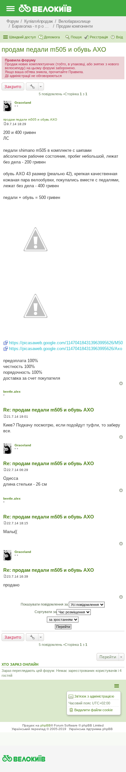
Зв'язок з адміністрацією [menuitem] (94, 696)
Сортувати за (46, 612)
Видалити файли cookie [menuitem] (93, 710)
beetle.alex (12, 391)
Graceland (23, 102)
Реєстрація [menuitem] (99, 37)
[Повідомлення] (5, 124)
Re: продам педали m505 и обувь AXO (48, 409)
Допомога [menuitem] (52, 37)
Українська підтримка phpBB (91, 729)
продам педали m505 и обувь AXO (54, 49)
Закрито (13, 86)
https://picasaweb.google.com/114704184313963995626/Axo (65, 348)
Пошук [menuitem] (76, 37)
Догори (121, 383)
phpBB (45, 725)
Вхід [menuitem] (119, 37)
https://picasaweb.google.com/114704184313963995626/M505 (67, 342)
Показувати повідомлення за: (45, 604)
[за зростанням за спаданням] (63, 619)
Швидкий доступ (22, 37)
